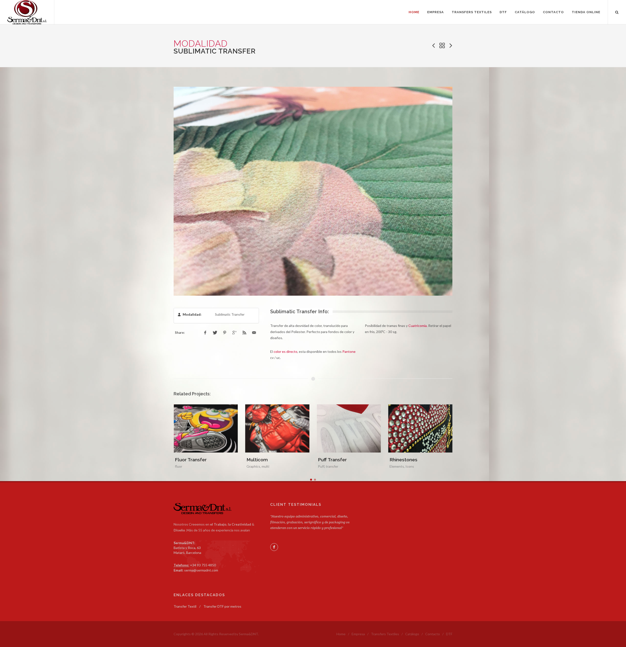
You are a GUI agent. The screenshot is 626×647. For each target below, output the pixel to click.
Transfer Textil (185, 606)
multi (194, 466)
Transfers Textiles (385, 634)
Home (341, 634)
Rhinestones (332, 459)
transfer (260, 466)
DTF (449, 634)
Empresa (358, 634)
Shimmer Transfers (411, 459)
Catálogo (412, 634)
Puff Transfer (260, 459)
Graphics (182, 466)
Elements (325, 466)
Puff (249, 466)
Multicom (185, 459)
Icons (338, 466)
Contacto (432, 634)
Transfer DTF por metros (222, 606)
